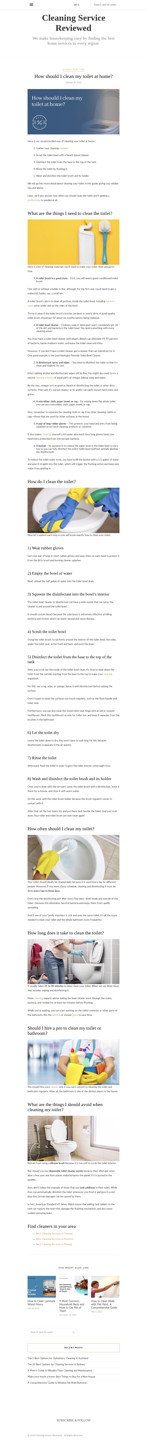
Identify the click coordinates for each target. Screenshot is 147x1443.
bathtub (56, 1015)
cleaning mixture (44, 378)
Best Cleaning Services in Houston (54, 1239)
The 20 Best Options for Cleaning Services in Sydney (56, 1364)
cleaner (54, 1087)
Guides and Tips (74, 69)
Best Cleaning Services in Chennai (54, 1234)
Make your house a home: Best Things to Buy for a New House (61, 1377)
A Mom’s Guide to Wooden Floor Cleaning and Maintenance (60, 1370)
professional (34, 200)
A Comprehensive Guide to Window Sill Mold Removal (57, 1383)
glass (75, 1015)
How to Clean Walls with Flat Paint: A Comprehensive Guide (104, 1304)
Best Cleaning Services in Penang (54, 1244)
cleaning (46, 434)
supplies (63, 148)
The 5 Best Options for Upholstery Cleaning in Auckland (58, 1358)
